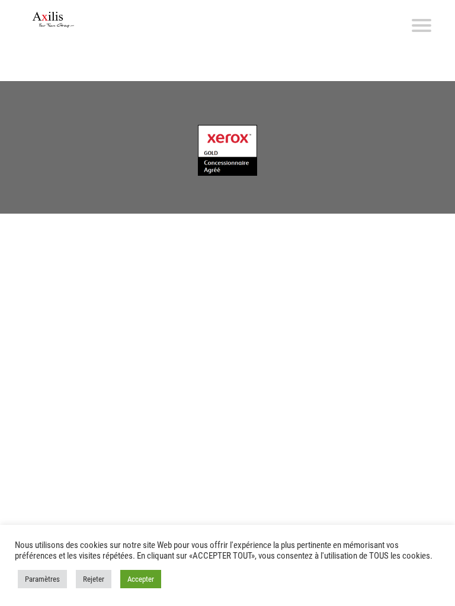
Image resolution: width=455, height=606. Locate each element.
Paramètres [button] (42, 579)
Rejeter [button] (93, 579)
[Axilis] (53, 20)
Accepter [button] (140, 579)
